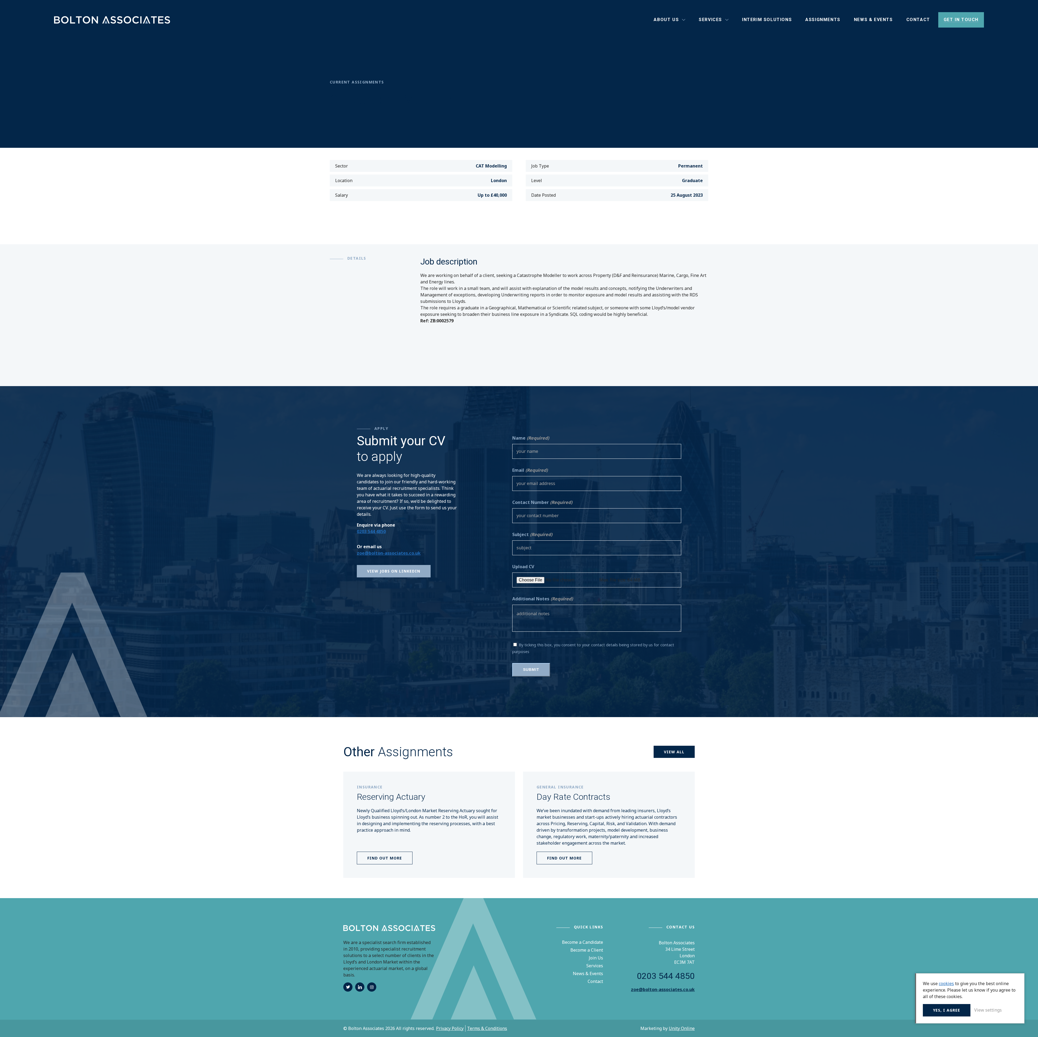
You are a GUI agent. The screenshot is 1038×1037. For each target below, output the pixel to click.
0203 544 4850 (371, 531)
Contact (595, 981)
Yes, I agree (946, 1010)
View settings (988, 1010)
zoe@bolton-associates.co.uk (389, 553)
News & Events (588, 973)
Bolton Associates (112, 20)
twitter (347, 987)
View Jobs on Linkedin (393, 571)
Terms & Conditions (487, 1028)
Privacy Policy (450, 1028)
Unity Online (682, 1028)
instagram (371, 987)
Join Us (596, 958)
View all (674, 751)
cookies (946, 983)
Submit (531, 669)
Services (594, 966)
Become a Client (586, 950)
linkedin (359, 987)
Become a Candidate (582, 942)
